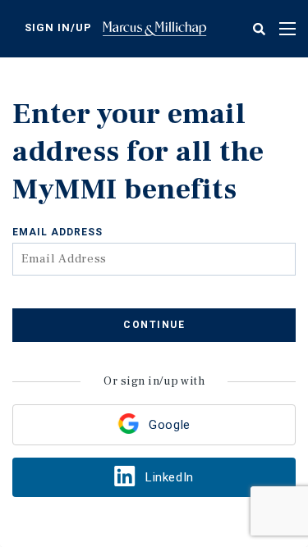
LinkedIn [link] (169, 477)
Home (154, 28)
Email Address (57, 232)
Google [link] (169, 424)
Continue (154, 324)
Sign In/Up (58, 27)
